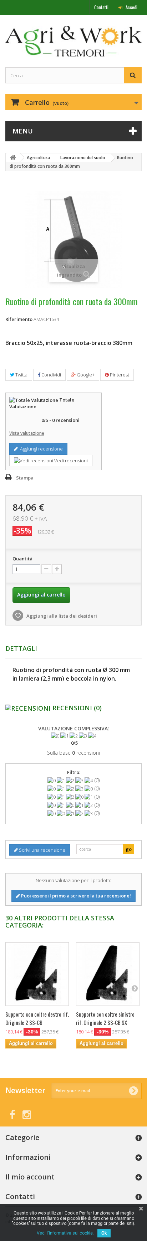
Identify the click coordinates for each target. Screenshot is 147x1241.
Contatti (101, 7)
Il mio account (30, 1177)
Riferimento (18, 319)
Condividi (50, 374)
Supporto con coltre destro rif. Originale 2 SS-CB (37, 1018)
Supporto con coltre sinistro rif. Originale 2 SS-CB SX (105, 1018)
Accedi (131, 7)
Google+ (85, 374)
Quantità (22, 558)
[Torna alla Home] (13, 157)
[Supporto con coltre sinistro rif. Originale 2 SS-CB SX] (108, 974)
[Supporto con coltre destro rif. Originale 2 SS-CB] (37, 974)
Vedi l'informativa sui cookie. (65, 1233)
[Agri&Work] (73, 41)
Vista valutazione (26, 433)
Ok (104, 1233)
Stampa (25, 477)
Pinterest (119, 374)
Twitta (20, 374)
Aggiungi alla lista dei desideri (61, 616)
